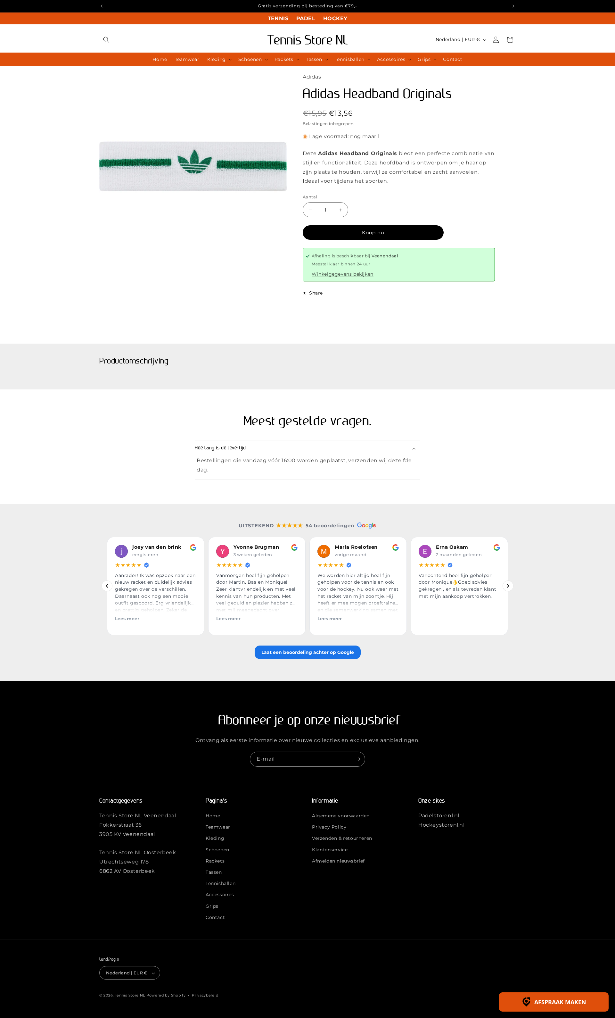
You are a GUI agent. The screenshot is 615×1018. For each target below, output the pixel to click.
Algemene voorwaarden (341, 816)
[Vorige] (107, 586)
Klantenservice (330, 850)
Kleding (215, 838)
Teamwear (218, 827)
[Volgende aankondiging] (513, 6)
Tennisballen (220, 883)
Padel (305, 18)
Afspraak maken (560, 1002)
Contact (215, 917)
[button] (106, 40)
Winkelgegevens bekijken (342, 274)
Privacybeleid (205, 995)
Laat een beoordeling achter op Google (307, 652)
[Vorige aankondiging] (101, 6)
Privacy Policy (329, 827)
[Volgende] (508, 586)
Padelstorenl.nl (438, 816)
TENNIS (278, 18)
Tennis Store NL (130, 995)
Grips (212, 906)
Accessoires (220, 895)
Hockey (335, 18)
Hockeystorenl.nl (441, 825)
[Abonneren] (358, 759)
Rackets (215, 861)
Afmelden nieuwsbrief (338, 861)
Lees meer (127, 619)
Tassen (214, 872)
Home (213, 816)
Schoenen (217, 850)
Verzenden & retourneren (342, 838)
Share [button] (316, 293)
